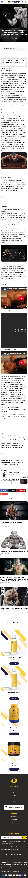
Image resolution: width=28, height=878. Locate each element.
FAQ (14, 798)
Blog (14, 792)
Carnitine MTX (14, 728)
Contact (14, 801)
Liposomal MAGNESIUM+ (14, 692)
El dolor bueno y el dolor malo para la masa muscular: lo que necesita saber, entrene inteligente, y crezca (10, 481)
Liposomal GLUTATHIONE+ (14, 657)
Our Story (14, 795)
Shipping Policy (14, 822)
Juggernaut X (14, 763)
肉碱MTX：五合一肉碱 (14, 472)
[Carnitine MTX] (14, 713)
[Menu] (2, 2)
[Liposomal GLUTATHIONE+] (14, 643)
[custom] (6, 854)
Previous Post (4, 470)
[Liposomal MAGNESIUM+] (14, 678)
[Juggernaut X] (14, 748)
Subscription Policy (14, 825)
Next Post (25, 477)
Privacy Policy (14, 816)
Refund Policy (14, 819)
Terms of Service (14, 827)
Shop (14, 790)
